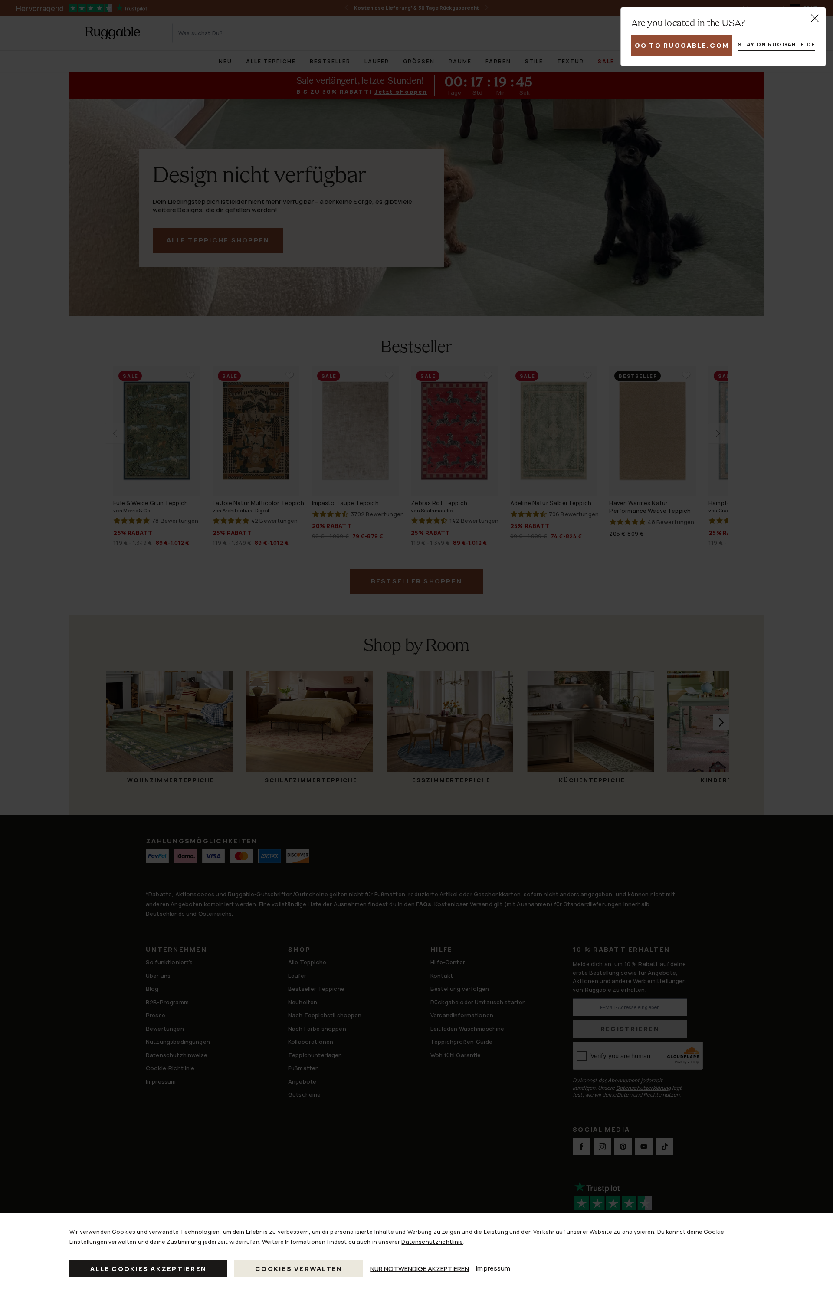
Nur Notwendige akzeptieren (419, 1268)
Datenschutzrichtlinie (432, 1241)
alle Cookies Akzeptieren (148, 1268)
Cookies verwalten (298, 1268)
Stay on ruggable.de (776, 44)
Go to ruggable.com (682, 45)
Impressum (493, 1268)
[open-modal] (814, 18)
